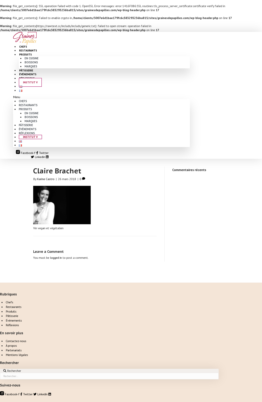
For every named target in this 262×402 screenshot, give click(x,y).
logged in (56, 258)
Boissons (31, 62)
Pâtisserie (26, 125)
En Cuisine (32, 58)
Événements (27, 129)
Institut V (30, 82)
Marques (31, 121)
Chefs (23, 101)
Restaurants (28, 105)
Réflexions (27, 133)
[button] (101, 97)
